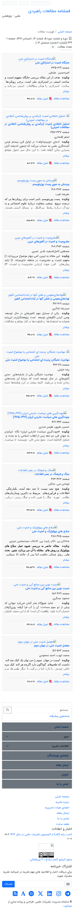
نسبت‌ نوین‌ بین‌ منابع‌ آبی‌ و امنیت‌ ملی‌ (47, 588)
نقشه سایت (62, 824)
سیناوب (67, 906)
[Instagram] (59, 895)
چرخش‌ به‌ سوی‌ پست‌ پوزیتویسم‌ (51, 184)
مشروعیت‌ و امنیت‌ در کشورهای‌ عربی (48, 241)
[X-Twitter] (40, 895)
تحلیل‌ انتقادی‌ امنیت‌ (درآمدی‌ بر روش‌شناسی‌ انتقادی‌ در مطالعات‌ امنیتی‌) (37, 125)
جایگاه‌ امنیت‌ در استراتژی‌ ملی (52, 62)
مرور (66, 736)
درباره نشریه (62, 802)
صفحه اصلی (65, 32)
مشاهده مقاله (61, 98)
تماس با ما (62, 784)
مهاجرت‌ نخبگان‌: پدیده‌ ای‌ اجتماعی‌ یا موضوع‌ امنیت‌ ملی (37, 360)
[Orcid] (31, 895)
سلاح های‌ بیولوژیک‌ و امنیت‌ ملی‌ (50, 531)
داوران (65, 774)
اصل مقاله (38, 99)
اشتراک (8, 884)
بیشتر (66, 91)
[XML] (32, 43)
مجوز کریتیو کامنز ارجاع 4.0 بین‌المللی (51, 859)
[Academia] (23, 895)
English (9, 3)
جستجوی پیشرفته (60, 716)
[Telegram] (68, 895)
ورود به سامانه (40, 3)
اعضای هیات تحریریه (57, 807)
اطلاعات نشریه (60, 746)
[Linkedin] (49, 895)
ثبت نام (24, 3)
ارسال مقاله (62, 765)
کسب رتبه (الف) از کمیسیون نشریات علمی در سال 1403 (41, 834)
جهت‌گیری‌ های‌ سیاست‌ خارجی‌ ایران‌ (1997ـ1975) (41, 417)
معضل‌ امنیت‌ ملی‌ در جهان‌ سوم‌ (51, 645)
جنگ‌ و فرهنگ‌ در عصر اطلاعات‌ (52, 474)
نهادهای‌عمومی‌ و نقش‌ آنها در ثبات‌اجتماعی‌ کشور (41, 299)
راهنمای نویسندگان (57, 755)
